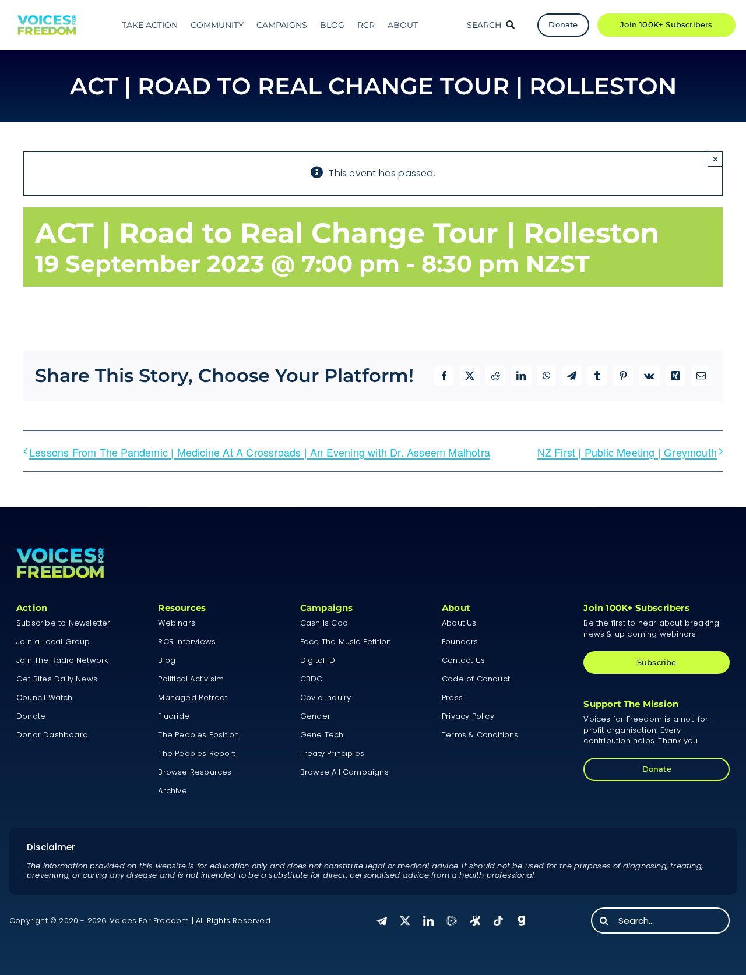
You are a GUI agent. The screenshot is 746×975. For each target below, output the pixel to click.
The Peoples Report (196, 753)
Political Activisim (191, 678)
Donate (30, 716)
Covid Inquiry (325, 697)
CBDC (311, 678)
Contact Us (463, 660)
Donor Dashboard (52, 734)
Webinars (176, 622)
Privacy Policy (468, 716)
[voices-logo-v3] (46, 19)
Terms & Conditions (480, 734)
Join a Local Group (53, 641)
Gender (315, 716)
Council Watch (44, 697)
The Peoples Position (198, 734)
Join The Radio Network (62, 660)
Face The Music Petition (346, 641)
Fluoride (173, 716)
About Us (459, 622)
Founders (460, 641)
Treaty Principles (332, 753)
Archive (172, 790)
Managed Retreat (192, 697)
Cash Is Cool (325, 622)
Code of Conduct (476, 678)
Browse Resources (194, 772)
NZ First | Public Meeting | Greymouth (627, 452)
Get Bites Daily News (56, 678)
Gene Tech (322, 734)
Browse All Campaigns (344, 772)
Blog (166, 660)
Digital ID (317, 660)
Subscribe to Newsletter (63, 622)
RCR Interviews (187, 641)
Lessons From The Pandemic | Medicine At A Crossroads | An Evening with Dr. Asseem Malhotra (259, 452)
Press (452, 697)
